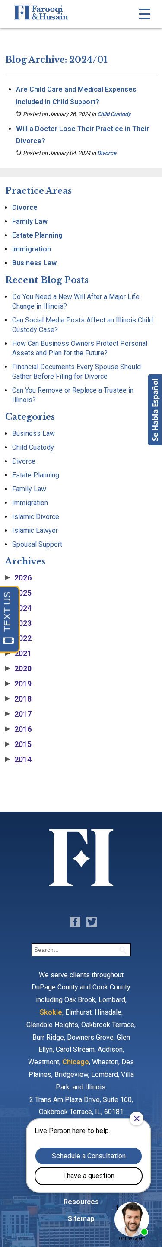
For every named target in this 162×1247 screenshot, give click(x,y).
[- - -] (145, 13)
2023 (18, 623)
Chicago (75, 1062)
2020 (18, 668)
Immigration (31, 249)
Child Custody (113, 114)
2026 (18, 578)
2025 (18, 593)
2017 (18, 714)
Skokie (51, 1012)
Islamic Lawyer (35, 530)
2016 (18, 729)
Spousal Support (37, 544)
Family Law (30, 221)
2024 (18, 608)
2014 (18, 759)
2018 (18, 699)
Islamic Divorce (35, 516)
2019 (18, 684)
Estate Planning (37, 235)
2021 (18, 653)
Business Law (34, 263)
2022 (18, 638)
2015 (18, 744)
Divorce (106, 153)
